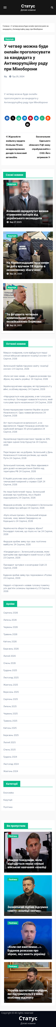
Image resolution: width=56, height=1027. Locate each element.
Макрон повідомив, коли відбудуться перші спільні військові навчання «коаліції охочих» (27, 865)
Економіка (8, 792)
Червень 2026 (10, 627)
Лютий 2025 (9, 742)
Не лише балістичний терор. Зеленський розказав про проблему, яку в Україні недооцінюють (24, 494)
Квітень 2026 (10, 641)
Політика (8, 807)
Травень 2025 (10, 720)
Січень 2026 (9, 663)
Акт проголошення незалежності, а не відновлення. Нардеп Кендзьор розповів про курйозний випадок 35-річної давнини (25, 425)
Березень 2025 (11, 735)
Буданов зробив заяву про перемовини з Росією (27, 575)
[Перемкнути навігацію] (5, 7)
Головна (6, 26)
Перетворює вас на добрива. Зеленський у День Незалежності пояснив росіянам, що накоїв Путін (28, 455)
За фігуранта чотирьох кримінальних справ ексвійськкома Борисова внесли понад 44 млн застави (27, 320)
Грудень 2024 (10, 756)
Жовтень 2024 (10, 771)
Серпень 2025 (10, 699)
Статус (28, 6)
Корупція (9, 39)
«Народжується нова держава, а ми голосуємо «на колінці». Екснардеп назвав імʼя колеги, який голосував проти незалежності (28, 399)
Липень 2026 (10, 620)
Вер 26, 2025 (16, 273)
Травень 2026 (10, 634)
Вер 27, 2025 (16, 222)
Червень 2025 (10, 713)
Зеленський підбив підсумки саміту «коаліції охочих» (27, 908)
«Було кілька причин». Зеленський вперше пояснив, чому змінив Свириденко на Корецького (25, 518)
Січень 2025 (9, 749)
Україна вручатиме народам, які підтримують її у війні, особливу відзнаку (27, 994)
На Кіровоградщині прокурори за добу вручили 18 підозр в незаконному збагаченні (28, 266)
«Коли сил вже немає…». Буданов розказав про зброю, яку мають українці (26, 950)
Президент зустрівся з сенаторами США (23, 564)
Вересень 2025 (11, 692)
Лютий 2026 (9, 656)
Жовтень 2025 (10, 684)
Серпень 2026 (10, 612)
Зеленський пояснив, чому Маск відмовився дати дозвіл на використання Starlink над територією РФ (25, 468)
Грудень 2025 (10, 670)
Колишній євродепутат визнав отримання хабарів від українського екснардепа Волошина (27, 216)
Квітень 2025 (10, 728)
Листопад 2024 (11, 764)
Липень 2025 (10, 706)
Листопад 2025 (11, 677)
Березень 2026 (11, 648)
